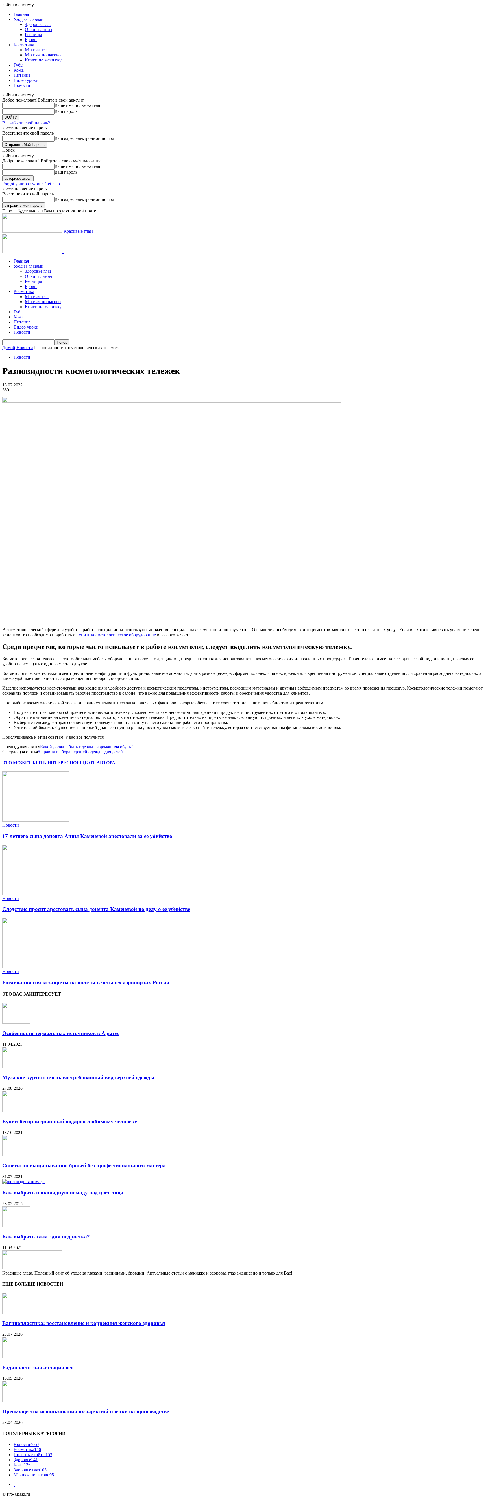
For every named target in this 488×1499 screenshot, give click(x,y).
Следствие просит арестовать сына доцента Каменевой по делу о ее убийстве (96, 909)
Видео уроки (26, 80)
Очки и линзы (38, 29)
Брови (31, 39)
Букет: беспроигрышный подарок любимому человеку (69, 1121)
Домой (8, 347)
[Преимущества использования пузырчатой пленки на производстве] (16, 1400)
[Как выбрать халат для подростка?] (16, 1225)
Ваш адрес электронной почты (84, 138)
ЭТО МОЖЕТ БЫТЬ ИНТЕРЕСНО (39, 762)
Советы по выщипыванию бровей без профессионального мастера (84, 1165)
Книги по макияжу (43, 60)
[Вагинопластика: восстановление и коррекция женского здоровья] (16, 1312)
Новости (22, 85)
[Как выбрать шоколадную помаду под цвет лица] (23, 1181)
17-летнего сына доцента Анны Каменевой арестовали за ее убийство (87, 836)
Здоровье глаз (38, 24)
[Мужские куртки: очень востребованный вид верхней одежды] (16, 1066)
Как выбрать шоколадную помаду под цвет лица (62, 1193)
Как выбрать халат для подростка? (46, 1237)
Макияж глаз (37, 49)
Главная (21, 14)
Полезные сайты (33, 1454)
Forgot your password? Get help (31, 183)
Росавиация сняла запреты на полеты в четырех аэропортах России (85, 982)
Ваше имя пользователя (77, 105)
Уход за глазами (28, 19)
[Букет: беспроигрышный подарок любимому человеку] (16, 1110)
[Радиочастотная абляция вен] (16, 1356)
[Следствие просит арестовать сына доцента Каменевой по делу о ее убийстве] (35, 893)
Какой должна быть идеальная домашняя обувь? (86, 746)
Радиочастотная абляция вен (38, 1367)
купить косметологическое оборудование (116, 634)
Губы (18, 65)
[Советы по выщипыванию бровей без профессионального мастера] (16, 1154)
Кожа (19, 70)
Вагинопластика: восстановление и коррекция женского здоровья (83, 1323)
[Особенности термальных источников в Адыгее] (16, 1022)
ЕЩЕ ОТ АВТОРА (96, 762)
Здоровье (26, 1459)
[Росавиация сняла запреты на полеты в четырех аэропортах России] (35, 966)
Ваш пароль (66, 111)
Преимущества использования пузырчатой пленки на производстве (85, 1411)
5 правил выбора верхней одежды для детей (80, 751)
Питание (22, 75)
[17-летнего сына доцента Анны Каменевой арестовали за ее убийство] (35, 820)
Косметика (24, 44)
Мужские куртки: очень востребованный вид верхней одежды (78, 1077)
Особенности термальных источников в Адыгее (60, 1033)
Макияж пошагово (43, 54)
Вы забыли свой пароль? (26, 122)
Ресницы (33, 34)
